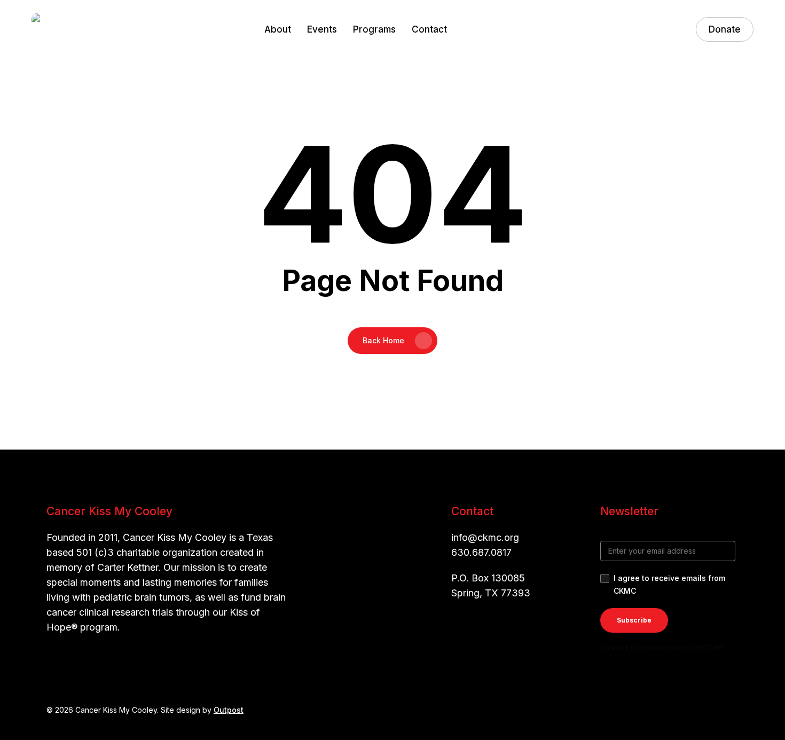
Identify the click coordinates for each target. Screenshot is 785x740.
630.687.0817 (481, 552)
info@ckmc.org (485, 537)
